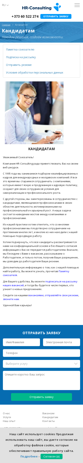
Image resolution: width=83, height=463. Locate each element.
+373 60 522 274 (25, 16)
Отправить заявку (56, 16)
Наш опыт (9, 421)
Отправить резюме (19, 65)
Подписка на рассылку (21, 57)
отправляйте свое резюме (61, 295)
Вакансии (48, 413)
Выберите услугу (16, 363)
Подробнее (29, 456)
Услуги (7, 417)
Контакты (48, 421)
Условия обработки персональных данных (34, 72)
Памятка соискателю (20, 49)
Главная (6, 24)
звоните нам (11, 299)
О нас (6, 413)
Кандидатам (50, 417)
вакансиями (35, 295)
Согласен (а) (51, 456)
